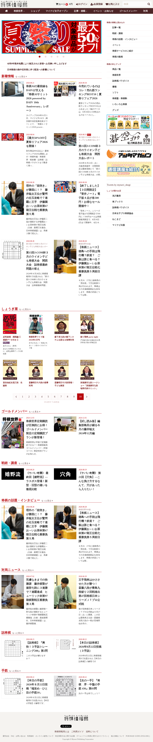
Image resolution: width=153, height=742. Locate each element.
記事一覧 (116, 27)
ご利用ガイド (77, 731)
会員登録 (98, 4)
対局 (145, 11)
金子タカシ (7, 346)
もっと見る (20, 76)
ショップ (35, 11)
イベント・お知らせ (103, 11)
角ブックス (117, 202)
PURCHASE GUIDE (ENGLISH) (137, 736)
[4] (57, 56)
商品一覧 (116, 69)
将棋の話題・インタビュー (124, 39)
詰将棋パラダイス (120, 81)
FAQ (12, 736)
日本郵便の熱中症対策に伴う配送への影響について (31, 69)
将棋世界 (116, 75)
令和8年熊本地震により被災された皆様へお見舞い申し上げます (37, 63)
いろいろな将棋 (119, 104)
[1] (39, 56)
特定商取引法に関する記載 (65, 736)
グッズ (115, 110)
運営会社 (6, 736)
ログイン (82, 4)
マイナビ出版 (118, 225)
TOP (6, 11)
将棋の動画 (117, 57)
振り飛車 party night (89, 337)
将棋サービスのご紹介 (122, 51)
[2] (45, 56)
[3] (51, 56)
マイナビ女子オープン (57, 11)
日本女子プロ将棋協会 (122, 213)
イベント (116, 45)
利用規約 (30, 736)
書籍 (114, 87)
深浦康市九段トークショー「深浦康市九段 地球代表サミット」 (90, 385)
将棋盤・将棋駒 (119, 98)
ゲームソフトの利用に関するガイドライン (92, 736)
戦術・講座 (117, 33)
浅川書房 (116, 196)
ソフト (115, 92)
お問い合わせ (21, 736)
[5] (63, 56)
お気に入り (114, 4)
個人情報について (117, 736)
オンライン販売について (44, 736)
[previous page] (16, 396)
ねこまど (116, 219)
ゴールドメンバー (128, 11)
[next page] (87, 396)
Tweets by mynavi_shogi (118, 185)
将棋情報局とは (62, 731)
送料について (92, 731)
